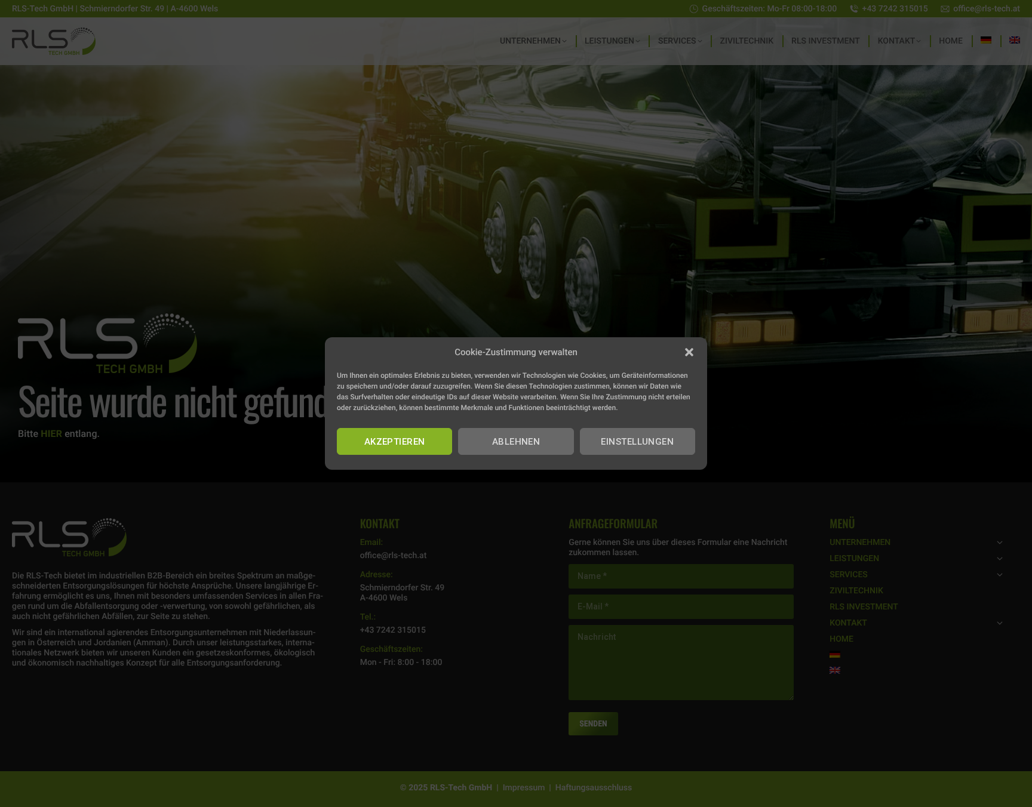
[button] (689, 352)
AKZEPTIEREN (394, 441)
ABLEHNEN (516, 441)
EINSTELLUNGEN (637, 441)
